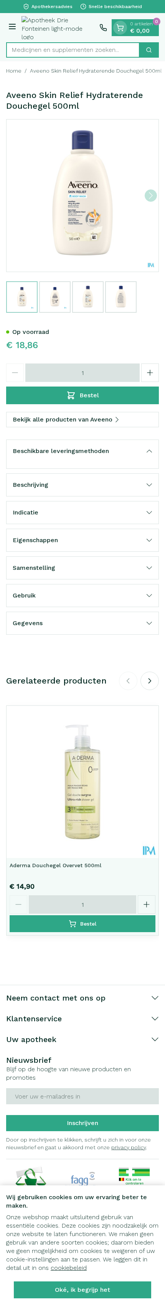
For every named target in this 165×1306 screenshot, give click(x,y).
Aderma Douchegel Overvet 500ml (55, 865)
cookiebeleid (69, 1267)
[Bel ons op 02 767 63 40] (103, 28)
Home (13, 71)
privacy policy (128, 1147)
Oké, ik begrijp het (82, 1289)
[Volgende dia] (149, 681)
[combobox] (73, 50)
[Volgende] (151, 195)
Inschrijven (82, 1123)
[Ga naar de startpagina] (58, 27)
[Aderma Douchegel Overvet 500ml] (82, 782)
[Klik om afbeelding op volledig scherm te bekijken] (82, 195)
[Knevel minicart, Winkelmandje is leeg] (120, 28)
